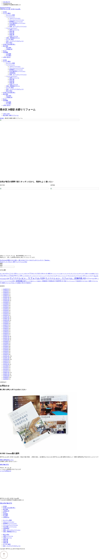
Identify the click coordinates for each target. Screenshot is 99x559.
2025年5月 (6, 308)
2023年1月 (6, 354)
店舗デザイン (33, 281)
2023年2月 (6, 352)
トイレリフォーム (51, 275)
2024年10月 (6, 320)
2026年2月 (6, 294)
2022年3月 (6, 362)
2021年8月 (6, 366)
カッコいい (55, 273)
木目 (86, 281)
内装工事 (11, 31)
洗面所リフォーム (7, 282)
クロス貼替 (92, 273)
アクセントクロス (36, 273)
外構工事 (11, 34)
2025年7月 (6, 305)
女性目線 (21, 281)
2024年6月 (6, 326)
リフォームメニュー (11, 28)
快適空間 (59, 281)
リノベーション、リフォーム (27, 278)
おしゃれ (3, 273)
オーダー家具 (10, 39)
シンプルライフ (35, 275)
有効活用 (79, 281)
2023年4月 (6, 349)
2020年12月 (6, 372)
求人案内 (8, 55)
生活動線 (19, 282)
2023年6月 (6, 346)
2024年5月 (6, 328)
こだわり (26, 273)
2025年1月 (6, 315)
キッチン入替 (84, 273)
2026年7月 (6, 289)
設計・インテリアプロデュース (15, 41)
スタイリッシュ (42, 275)
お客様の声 (9, 49)
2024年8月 (6, 323)
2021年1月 (6, 370)
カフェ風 (60, 273)
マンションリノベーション (16, 20)
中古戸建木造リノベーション (17, 23)
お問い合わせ (7, 57)
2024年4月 (6, 330)
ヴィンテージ (5, 281)
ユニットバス (89, 275)
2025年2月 (6, 313)
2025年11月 (6, 299)
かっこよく (20, 273)
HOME (5, 12)
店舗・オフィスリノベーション (18, 26)
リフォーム (92, 278)
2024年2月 (6, 333)
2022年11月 (6, 357)
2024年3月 (6, 331)
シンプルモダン (27, 275)
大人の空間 (12, 281)
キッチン (65, 273)
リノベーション (10, 16)
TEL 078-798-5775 (6, 503)
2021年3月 (6, 367)
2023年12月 (6, 336)
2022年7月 (6, 361)
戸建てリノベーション (70, 281)
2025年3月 (6, 312)
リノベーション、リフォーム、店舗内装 (65, 278)
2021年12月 (6, 364)
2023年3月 (6, 351)
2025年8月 (6, 303)
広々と (28, 281)
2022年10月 (6, 359)
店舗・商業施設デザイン (13, 37)
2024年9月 (6, 321)
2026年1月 (6, 295)
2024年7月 (6, 325)
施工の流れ (9, 42)
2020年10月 (6, 375)
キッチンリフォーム (74, 273)
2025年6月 (6, 307)
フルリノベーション (14, 18)
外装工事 (11, 33)
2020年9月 (6, 377)
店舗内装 (39, 281)
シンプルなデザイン (14, 275)
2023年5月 (6, 348)
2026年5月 (6, 290)
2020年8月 (6, 379)
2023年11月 (6, 338)
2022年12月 (6, 356)
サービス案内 (7, 13)
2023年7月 (6, 344)
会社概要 (5, 52)
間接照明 (28, 282)
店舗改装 (45, 281)
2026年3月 (6, 292)
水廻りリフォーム (14, 29)
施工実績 (5, 46)
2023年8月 (6, 343)
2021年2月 (6, 369)
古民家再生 (12, 24)
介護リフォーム (13, 36)
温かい (14, 282)
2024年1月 (6, 335)
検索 (1, 263)
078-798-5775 (4, 464)
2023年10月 (6, 339)
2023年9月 (6, 341)
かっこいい (11, 273)
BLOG (5, 50)
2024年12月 (6, 317)
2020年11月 (6, 374)
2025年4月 (6, 310)
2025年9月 (6, 302)
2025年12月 (6, 297)
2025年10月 (6, 300)
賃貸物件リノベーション (16, 21)
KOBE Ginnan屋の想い (9, 44)
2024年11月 (6, 318)
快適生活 (52, 281)
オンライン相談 (10, 15)
